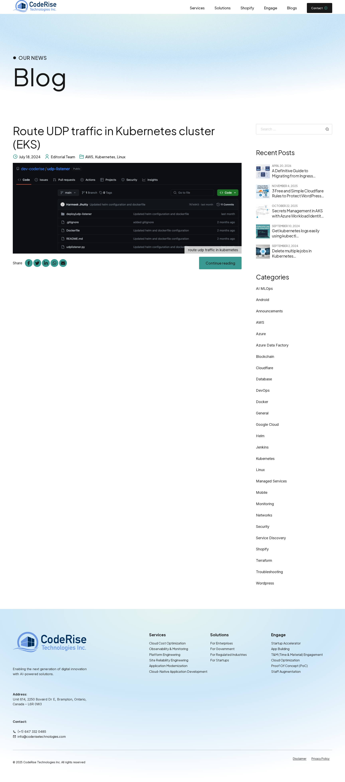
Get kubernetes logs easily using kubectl (295, 233)
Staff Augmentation (286, 671)
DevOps (263, 390)
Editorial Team (63, 156)
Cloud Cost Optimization (167, 643)
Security (262, 526)
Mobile (261, 492)
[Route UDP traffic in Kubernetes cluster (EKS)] (127, 208)
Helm (260, 436)
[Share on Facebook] (29, 263)
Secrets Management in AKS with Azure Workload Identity (297, 213)
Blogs (292, 8)
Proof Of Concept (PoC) (289, 666)
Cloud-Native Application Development (178, 671)
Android (262, 300)
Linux (121, 156)
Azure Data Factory (272, 345)
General (262, 413)
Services (197, 8)
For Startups (219, 660)
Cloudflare (264, 368)
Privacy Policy (320, 758)
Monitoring (265, 504)
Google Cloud (267, 424)
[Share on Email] (63, 263)
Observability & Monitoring (168, 649)
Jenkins (262, 447)
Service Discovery (271, 538)
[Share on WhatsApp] (54, 263)
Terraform (264, 560)
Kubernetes (105, 156)
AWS (89, 156)
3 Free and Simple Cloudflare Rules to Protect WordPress (297, 193)
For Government (222, 649)
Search (327, 129)
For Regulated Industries (228, 654)
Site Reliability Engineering (168, 660)
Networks (264, 515)
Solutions (223, 8)
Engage (270, 8)
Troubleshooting (269, 572)
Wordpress (265, 583)
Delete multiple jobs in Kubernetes (292, 253)
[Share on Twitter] (37, 263)
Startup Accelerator (286, 643)
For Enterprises (221, 643)
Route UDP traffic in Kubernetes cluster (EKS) (114, 137)
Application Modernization (168, 666)
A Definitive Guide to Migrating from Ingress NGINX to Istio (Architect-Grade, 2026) (294, 178)
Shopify (247, 8)
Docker (262, 402)
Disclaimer (299, 758)
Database (264, 379)
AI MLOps (264, 288)
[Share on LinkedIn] (46, 263)
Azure (261, 334)
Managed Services (271, 481)
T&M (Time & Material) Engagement (297, 654)
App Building (280, 649)
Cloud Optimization (285, 660)
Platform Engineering (164, 654)
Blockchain (265, 356)
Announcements (269, 311)
